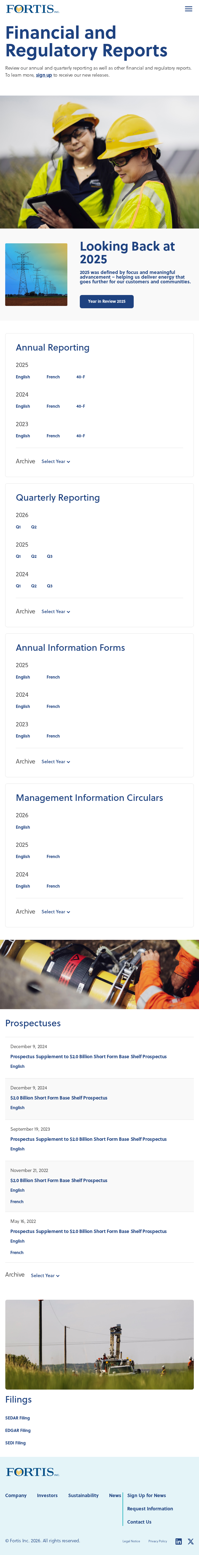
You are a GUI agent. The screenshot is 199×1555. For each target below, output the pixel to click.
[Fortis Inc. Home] (33, 1472)
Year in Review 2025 (106, 301)
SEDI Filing (15, 1443)
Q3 (50, 556)
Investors (47, 1496)
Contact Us (139, 1522)
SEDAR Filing (17, 1418)
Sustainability (83, 1496)
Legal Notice (131, 1541)
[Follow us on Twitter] (191, 1541)
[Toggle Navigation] (188, 9)
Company (16, 1496)
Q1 (18, 527)
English (23, 377)
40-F (80, 377)
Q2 (34, 527)
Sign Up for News (146, 1496)
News (115, 1496)
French (53, 377)
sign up (44, 75)
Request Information (150, 1509)
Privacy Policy (157, 1541)
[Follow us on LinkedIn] (178, 1541)
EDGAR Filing (18, 1431)
